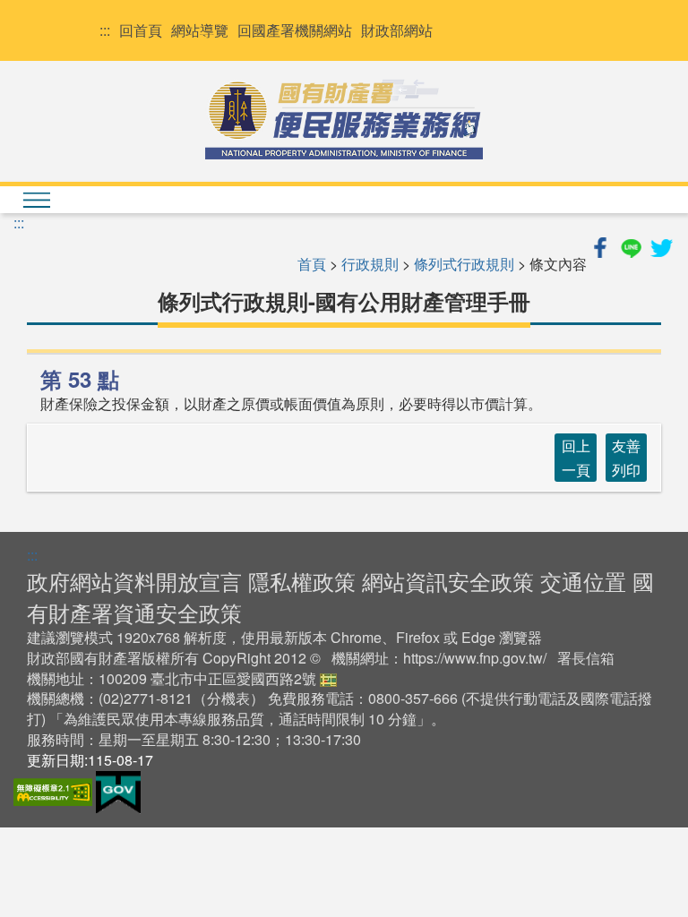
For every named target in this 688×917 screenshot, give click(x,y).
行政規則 (370, 263)
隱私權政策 (302, 580)
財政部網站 (397, 30)
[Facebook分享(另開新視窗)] (602, 245)
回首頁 (140, 30)
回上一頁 (576, 457)
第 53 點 (79, 379)
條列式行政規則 (464, 263)
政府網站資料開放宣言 (134, 580)
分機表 (228, 698)
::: (104, 30)
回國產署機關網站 (294, 30)
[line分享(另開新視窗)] (632, 245)
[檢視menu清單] (35, 199)
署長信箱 (586, 657)
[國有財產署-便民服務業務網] (344, 119)
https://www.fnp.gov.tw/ (474, 657)
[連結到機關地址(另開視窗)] (328, 678)
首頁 (311, 263)
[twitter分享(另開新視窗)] (661, 245)
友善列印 (626, 457)
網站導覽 (199, 30)
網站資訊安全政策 (448, 580)
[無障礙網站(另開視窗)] (54, 790)
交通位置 (583, 580)
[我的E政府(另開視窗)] (118, 790)
